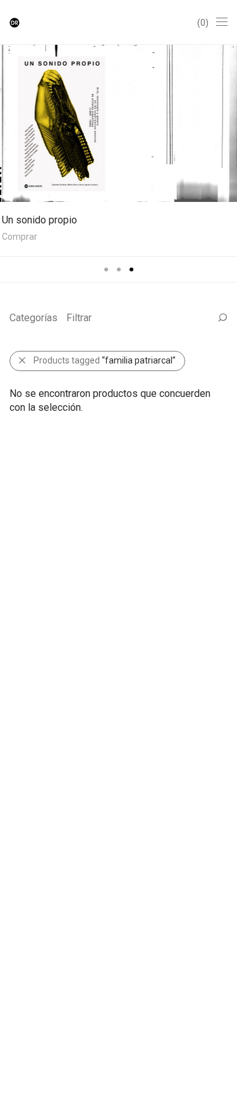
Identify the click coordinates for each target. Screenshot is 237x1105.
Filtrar (79, 318)
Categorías (33, 318)
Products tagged (104, 360)
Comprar (17, 237)
